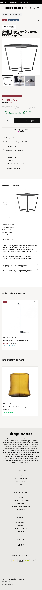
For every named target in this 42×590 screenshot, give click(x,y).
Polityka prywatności (9, 579)
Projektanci (21, 509)
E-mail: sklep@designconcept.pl (17, 166)
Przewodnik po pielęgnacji (21, 506)
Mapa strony (6, 581)
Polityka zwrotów (21, 528)
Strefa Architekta (21, 478)
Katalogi (21, 531)
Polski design (21, 503)
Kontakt (21, 497)
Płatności (21, 525)
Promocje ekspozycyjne (21, 500)
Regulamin (21, 579)
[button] (18, 73)
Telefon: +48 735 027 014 (15, 163)
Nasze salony (21, 481)
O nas (21, 475)
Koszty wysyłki (21, 522)
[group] (20, 325)
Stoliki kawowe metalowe (12, 14)
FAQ (21, 484)
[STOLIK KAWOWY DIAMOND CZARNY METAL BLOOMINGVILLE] (21, 56)
